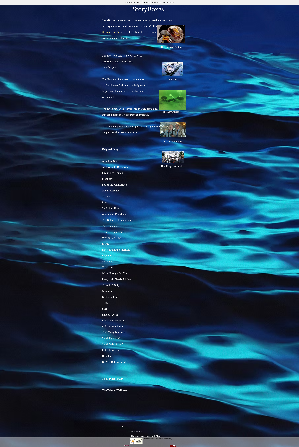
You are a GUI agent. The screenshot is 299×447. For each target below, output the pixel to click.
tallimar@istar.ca (148, 441)
